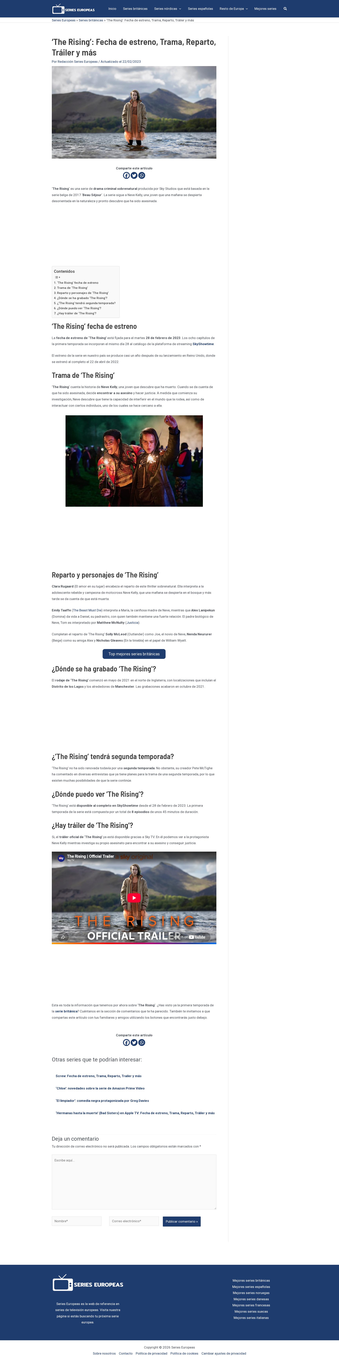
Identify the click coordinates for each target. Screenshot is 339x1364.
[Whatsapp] (141, 175)
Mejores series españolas (251, 1287)
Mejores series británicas (251, 1280)
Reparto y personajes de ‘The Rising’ (82, 293)
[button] (179, 8)
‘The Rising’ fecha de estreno (77, 283)
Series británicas (91, 20)
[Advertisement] (134, 237)
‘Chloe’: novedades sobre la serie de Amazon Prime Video (100, 1088)
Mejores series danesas (251, 1299)
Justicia (132, 623)
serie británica (66, 1011)
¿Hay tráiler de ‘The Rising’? (76, 313)
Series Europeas (64, 20)
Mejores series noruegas (251, 1293)
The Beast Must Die (87, 610)
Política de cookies (184, 1353)
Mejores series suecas (251, 1311)
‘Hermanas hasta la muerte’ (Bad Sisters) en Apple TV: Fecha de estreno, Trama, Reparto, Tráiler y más (135, 1113)
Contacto (126, 1353)
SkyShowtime (203, 344)
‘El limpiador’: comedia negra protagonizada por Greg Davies (102, 1101)
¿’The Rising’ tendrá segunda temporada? (86, 303)
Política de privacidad (151, 1353)
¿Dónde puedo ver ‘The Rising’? (79, 308)
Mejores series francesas (251, 1305)
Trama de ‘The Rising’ (72, 288)
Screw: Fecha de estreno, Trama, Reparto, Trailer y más (98, 1076)
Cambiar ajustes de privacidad (223, 1353)
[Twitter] (134, 175)
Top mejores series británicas (134, 654)
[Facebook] (126, 175)
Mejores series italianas (251, 1318)
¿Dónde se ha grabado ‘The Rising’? (82, 298)
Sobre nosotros (104, 1353)
